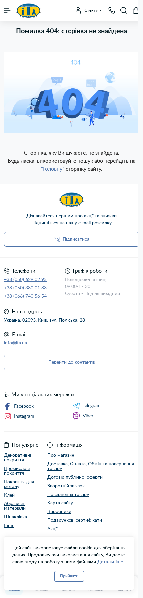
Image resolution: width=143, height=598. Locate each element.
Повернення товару (68, 494)
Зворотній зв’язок (66, 486)
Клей (9, 495)
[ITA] (71, 199)
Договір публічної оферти (75, 477)
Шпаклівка (15, 517)
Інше (9, 525)
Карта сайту (60, 503)
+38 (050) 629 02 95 (25, 279)
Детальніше (110, 562)
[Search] (123, 10)
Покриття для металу (19, 484)
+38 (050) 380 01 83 (25, 288)
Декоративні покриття (17, 457)
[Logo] (28, 10)
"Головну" (52, 169)
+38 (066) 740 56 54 (25, 296)
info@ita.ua (15, 343)
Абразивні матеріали (15, 506)
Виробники (59, 511)
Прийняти (69, 576)
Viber (88, 416)
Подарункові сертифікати (74, 520)
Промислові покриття (17, 471)
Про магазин (60, 455)
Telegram (92, 405)
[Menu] (7, 10)
